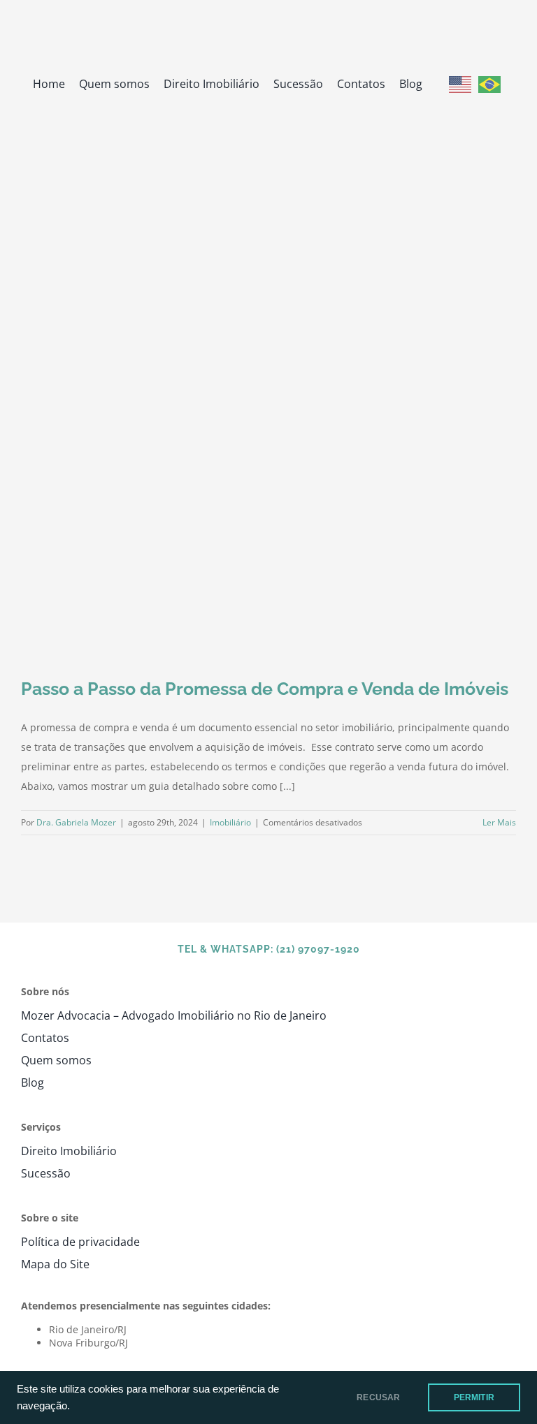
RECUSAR (378, 1397)
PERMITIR (474, 1397)
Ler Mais (499, 822)
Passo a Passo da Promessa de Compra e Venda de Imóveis (264, 688)
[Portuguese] (489, 83)
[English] (460, 83)
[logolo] (268, 18)
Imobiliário (230, 822)
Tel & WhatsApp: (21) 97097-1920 (269, 949)
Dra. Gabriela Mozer (76, 822)
